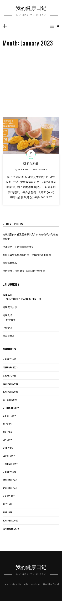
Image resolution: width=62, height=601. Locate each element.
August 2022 (9, 416)
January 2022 (9, 472)
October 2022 (10, 399)
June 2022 (7, 432)
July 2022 (7, 423)
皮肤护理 (7, 327)
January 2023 (9, 375)
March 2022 (9, 456)
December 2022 (10, 383)
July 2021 (7, 504)
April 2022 (8, 448)
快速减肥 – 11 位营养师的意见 (18, 247)
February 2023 (10, 367)
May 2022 (7, 440)
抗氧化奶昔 (31, 163)
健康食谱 (7, 315)
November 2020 (10, 520)
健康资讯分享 (10, 307)
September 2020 (11, 528)
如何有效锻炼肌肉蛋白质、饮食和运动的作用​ (27, 254)
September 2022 (11, 407)
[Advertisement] (31, 85)
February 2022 (10, 464)
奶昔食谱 (11, 319)
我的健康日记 (31, 8)
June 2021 (7, 512)
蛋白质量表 (9, 335)
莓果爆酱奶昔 (10, 263)
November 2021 (10, 488)
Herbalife (7, 294)
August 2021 (9, 496)
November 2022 (10, 391)
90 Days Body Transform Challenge (24, 299)
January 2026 (9, 359)
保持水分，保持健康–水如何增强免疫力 (24, 271)
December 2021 (10, 480)
